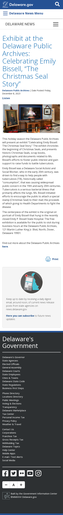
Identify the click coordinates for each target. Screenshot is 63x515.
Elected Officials (10, 364)
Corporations (9, 432)
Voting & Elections (11, 403)
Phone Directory (11, 393)
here (5, 246)
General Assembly (11, 367)
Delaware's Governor (13, 357)
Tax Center (8, 413)
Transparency (9, 407)
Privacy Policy (9, 420)
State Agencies (10, 360)
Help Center (8, 449)
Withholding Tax (10, 443)
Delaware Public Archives (15, 90)
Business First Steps (13, 388)
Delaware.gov (29, 496)
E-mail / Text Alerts (12, 456)
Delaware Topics (11, 446)
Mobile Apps (8, 453)
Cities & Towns (10, 377)
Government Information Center (40, 493)
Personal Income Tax (13, 417)
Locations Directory (12, 396)
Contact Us (8, 429)
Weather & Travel (11, 424)
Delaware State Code (13, 381)
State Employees (11, 374)
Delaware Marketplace (14, 410)
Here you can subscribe (20, 315)
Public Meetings (10, 400)
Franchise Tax (9, 436)
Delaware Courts (11, 370)
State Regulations (11, 384)
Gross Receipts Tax (12, 439)
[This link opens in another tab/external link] (5, 4)
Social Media (8, 460)
